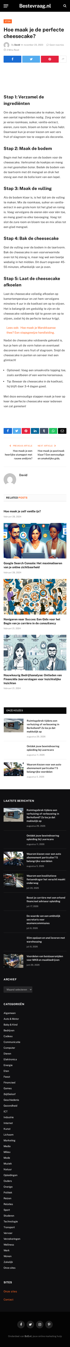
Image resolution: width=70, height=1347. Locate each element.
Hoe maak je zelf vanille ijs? (22, 511)
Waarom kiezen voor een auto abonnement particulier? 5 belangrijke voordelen (44, 768)
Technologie (11, 1221)
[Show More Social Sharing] (63, 59)
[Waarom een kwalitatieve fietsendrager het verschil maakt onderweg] (13, 880)
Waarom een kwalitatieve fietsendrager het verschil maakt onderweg (46, 879)
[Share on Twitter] (31, 59)
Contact (8, 1299)
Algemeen (10, 1013)
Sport (7, 1209)
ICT (6, 1111)
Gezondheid (10, 1105)
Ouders (8, 1180)
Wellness (9, 1244)
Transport (9, 1227)
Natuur (8, 1169)
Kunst (7, 1128)
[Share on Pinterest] (50, 59)
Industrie (9, 1117)
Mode (7, 1157)
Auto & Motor (11, 1018)
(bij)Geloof (10, 1094)
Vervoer (8, 1233)
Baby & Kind (10, 1024)
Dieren (7, 1053)
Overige (8, 1186)
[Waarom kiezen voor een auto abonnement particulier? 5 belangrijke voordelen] (14, 769)
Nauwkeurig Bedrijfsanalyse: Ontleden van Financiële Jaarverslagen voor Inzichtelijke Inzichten (33, 679)
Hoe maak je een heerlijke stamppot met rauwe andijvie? (18, 454)
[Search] (64, 6)
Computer (9, 1047)
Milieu (7, 1152)
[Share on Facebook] (12, 59)
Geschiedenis (11, 1099)
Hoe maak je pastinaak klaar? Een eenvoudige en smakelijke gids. (51, 454)
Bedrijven (9, 1030)
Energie (8, 1065)
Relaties (8, 1204)
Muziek (8, 1163)
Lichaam (8, 1134)
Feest (7, 1076)
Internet (8, 1123)
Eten (7, 21)
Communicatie (12, 1042)
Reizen (7, 1198)
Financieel (9, 1082)
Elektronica (10, 1059)
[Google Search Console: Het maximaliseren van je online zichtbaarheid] (35, 541)
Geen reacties (57, 45)
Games (8, 1088)
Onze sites (9, 1267)
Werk (7, 1250)
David (17, 45)
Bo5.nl (28, 1336)
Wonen (7, 1256)
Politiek (8, 1192)
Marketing (9, 1140)
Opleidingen (10, 1175)
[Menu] (6, 6)
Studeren (9, 1215)
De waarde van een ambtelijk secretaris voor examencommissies (43, 919)
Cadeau (8, 1036)
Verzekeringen (12, 1238)
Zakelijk (8, 1262)
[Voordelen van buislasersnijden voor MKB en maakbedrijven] (13, 961)
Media (7, 1146)
